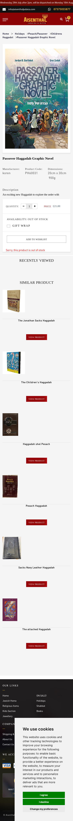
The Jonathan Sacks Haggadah (36, 320)
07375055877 (61, 9)
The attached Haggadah (36, 629)
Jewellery (7, 716)
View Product (37, 337)
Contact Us (8, 744)
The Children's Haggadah (36, 382)
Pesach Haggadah (36, 505)
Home (6, 33)
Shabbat (40, 705)
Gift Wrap (21, 225)
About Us (7, 739)
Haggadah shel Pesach (36, 443)
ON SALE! (41, 695)
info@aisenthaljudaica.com (21, 9)
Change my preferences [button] (44, 808)
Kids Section (9, 710)
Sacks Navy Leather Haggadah (37, 567)
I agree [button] (44, 794)
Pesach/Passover (38, 33)
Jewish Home (9, 700)
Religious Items (11, 705)
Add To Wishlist (36, 239)
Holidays (20, 33)
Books (39, 710)
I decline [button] (44, 801)
